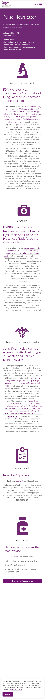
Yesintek (19, 481)
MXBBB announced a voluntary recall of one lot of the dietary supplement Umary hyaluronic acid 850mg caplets (22, 252)
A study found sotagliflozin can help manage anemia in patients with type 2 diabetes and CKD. (22, 382)
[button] (22, 581)
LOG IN (35, 4)
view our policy (16, 689)
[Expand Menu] (40, 4)
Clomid (14, 557)
